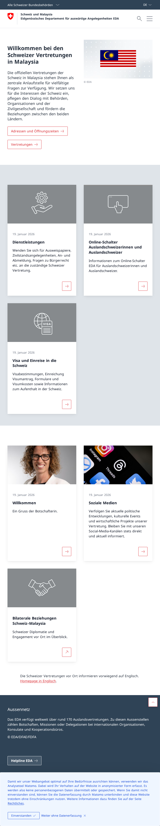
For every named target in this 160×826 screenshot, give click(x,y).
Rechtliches (16, 803)
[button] (153, 702)
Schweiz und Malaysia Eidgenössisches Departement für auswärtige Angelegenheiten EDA (70, 16)
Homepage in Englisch (38, 681)
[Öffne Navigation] (149, 19)
